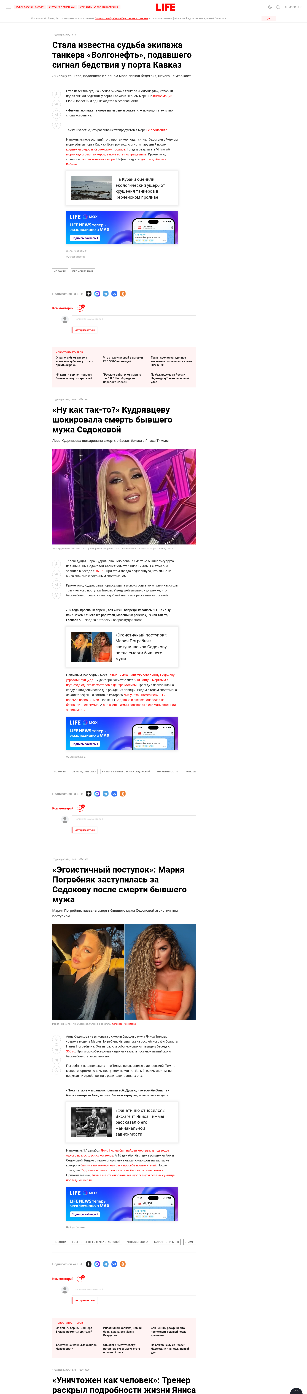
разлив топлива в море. (98, 159)
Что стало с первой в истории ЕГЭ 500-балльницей (123, 359)
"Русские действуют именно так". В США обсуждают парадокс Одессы (122, 378)
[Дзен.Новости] (88, 293)
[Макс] (97, 293)
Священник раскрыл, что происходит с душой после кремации (168, 1331)
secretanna (130, 1023)
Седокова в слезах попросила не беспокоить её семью (122, 1170)
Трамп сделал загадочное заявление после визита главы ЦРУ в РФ (172, 361)
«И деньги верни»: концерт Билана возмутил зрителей (74, 376)
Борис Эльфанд (77, 757)
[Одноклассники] (122, 293)
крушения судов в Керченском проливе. (96, 149)
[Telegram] (105, 293)
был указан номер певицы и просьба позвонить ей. (119, 1165)
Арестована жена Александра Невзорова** (76, 1347)
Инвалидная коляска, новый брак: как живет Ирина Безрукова (122, 1331)
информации (162, 96)
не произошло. (157, 130)
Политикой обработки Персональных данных (121, 18)
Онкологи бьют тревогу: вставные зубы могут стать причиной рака (74, 361)
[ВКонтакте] (114, 293)
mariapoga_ (117, 1023)
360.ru (99, 571)
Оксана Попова (77, 256)
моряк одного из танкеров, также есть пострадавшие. (106, 154)
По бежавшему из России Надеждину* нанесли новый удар (170, 378)
